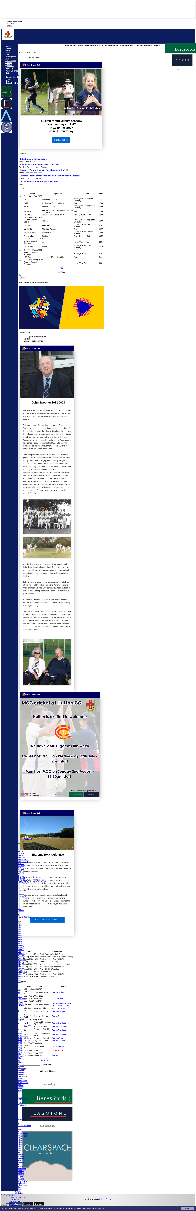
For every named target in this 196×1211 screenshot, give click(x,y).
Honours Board (11, 77)
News (7, 46)
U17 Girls (18, 933)
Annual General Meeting (8, 50)
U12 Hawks (19, 962)
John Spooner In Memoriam (33, 159)
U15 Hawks (19, 950)
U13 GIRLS (19, 868)
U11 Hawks (19, 958)
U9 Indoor (18, 980)
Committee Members (9, 68)
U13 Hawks (19, 964)
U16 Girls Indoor (21, 974)
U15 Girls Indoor (21, 927)
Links (7, 79)
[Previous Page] (62, 267)
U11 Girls (18, 943)
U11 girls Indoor (21, 972)
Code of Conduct (8, 64)
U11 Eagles (19, 876)
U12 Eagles (19, 948)
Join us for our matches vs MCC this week (40, 164)
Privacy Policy (105, 1199)
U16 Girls (18, 929)
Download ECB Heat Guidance (47, 920)
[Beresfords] (6, 97)
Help (7, 81)
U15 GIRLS (19, 864)
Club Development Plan (10, 57)
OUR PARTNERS (17, 1197)
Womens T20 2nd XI (18, 896)
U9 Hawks (19, 976)
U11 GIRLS (19, 874)
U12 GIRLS (19, 872)
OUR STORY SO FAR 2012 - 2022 (24, 880)
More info (100, 1208)
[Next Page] (60, 271)
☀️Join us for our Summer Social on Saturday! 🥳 (44, 170)
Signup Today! (61, 140)
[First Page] (60, 267)
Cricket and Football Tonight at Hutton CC (40, 181)
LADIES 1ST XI (21, 858)
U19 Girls (18, 931)
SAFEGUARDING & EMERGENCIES (20, 1203)
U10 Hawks (19, 966)
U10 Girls (18, 939)
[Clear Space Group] (6, 120)
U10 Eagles (19, 970)
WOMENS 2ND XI (22, 860)
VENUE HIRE (15, 1201)
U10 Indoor (19, 978)
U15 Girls (18, 935)
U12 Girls (18, 937)
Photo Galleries (11, 71)
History (8, 73)
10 (51, 1060)
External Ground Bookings (20, 917)
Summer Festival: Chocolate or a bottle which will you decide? (50, 176)
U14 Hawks (19, 954)
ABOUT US (10, 1195)
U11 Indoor (19, 982)
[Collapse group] (20, 196)
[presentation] (47, 1135)
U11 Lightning (20, 960)
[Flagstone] (182, 65)
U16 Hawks (19, 946)
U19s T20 (18, 923)
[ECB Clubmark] (6, 132)
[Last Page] (62, 271)
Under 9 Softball (21, 1181)
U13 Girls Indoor (21, 925)
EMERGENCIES (17, 1205)
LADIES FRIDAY (21, 862)
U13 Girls (18, 941)
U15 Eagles (19, 866)
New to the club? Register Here (22, 839)
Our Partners (10, 61)
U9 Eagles (19, 968)
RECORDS (14, 75)
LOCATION (14, 1199)
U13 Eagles (19, 870)
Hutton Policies (11, 83)
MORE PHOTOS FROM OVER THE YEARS (28, 882)
